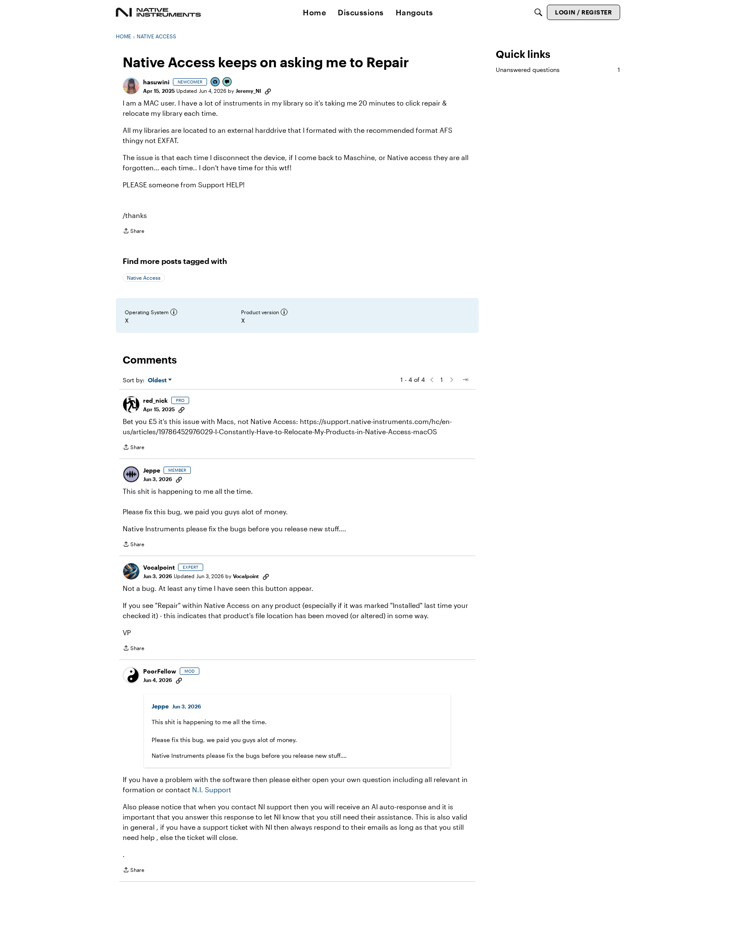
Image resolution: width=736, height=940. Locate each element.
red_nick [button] (155, 400)
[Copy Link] (268, 91)
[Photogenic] (215, 82)
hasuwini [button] (156, 82)
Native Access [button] (144, 278)
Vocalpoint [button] (159, 567)
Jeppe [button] (151, 470)
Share (133, 232)
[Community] (158, 12)
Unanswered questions (558, 69)
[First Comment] (227, 82)
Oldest (158, 380)
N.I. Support (211, 789)
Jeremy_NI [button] (248, 91)
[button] (131, 86)
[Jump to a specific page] (465, 380)
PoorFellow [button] (159, 671)
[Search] (538, 12)
